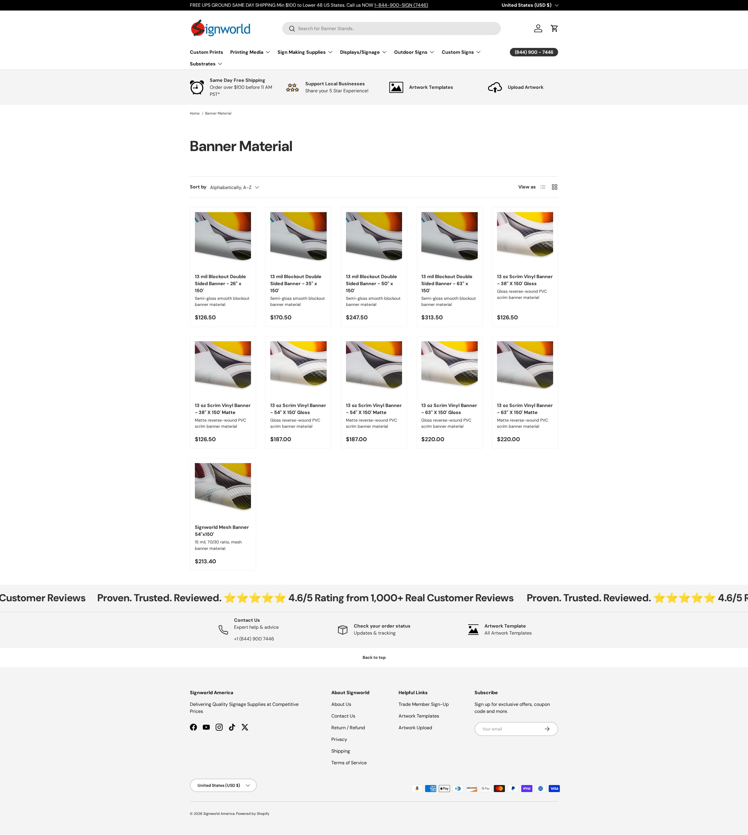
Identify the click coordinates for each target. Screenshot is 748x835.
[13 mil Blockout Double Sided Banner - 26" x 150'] (223, 240)
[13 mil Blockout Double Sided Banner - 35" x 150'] (298, 240)
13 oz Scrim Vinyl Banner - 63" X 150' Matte (525, 408)
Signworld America (219, 813)
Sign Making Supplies (302, 52)
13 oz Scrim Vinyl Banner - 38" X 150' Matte (223, 408)
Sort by (198, 187)
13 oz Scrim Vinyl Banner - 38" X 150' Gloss (525, 280)
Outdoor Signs (410, 52)
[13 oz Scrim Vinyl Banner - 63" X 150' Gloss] (449, 369)
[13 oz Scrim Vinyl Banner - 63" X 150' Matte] (525, 369)
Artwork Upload (415, 728)
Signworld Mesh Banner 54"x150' (222, 530)
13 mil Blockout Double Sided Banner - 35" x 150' (295, 283)
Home (195, 113)
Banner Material (218, 113)
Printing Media (246, 52)
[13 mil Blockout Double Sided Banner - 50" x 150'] (374, 240)
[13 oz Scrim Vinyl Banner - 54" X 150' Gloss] (298, 369)
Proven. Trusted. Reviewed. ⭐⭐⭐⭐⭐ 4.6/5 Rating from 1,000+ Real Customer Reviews (278, 598)
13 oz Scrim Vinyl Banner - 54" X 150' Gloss (298, 408)
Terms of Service (349, 763)
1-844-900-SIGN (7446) (401, 5)
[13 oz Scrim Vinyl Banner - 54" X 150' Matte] (374, 369)
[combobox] (391, 28)
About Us (341, 704)
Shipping (340, 751)
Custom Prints (206, 52)
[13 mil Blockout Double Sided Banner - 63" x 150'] (449, 240)
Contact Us (343, 716)
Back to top (374, 657)
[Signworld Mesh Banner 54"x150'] (223, 491)
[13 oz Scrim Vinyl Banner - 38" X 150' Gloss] (525, 240)
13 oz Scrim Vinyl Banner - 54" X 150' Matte (374, 408)
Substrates (203, 64)
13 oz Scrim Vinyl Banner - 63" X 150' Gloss (449, 408)
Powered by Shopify (252, 813)
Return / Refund (348, 728)
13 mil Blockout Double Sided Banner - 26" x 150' (220, 283)
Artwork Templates (419, 716)
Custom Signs (458, 52)
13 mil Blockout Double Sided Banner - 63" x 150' (446, 283)
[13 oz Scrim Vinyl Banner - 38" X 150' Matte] (223, 369)
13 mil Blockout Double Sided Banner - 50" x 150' (371, 283)
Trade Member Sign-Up (424, 704)
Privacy (339, 739)
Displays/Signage (360, 52)
